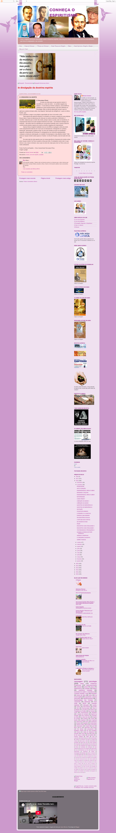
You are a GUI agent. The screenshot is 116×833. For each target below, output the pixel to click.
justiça (93, 733)
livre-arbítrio (91, 735)
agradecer (81, 767)
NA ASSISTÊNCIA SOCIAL (83, 517)
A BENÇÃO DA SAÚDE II (83, 501)
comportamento (84, 712)
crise (86, 742)
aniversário (79, 726)
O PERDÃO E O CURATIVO (84, 513)
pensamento (90, 729)
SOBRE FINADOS (81, 539)
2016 (77, 480)
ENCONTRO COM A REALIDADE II (85, 525)
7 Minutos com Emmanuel (43, 46)
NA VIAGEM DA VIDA (82, 521)
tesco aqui (79, 646)
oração (87, 726)
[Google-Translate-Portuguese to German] (81, 171)
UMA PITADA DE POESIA (82, 655)
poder (88, 739)
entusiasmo (78, 757)
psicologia (93, 681)
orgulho (82, 738)
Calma (81, 761)
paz (93, 726)
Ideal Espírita (86, 706)
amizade (76, 733)
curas (82, 733)
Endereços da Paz (84, 750)
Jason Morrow (64, 827)
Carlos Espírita (80, 606)
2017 (77, 478)
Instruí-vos (93, 750)
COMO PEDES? (81, 498)
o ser (75, 754)
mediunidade (93, 723)
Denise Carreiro (87, 95)
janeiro (79, 561)
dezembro (80, 482)
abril (78, 554)
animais (79, 687)
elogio (89, 769)
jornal (86, 687)
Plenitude (94, 693)
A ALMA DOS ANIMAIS (82, 511)
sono (80, 772)
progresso (83, 720)
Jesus (92, 687)
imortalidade (81, 770)
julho (78, 548)
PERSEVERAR (80, 486)
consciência (85, 709)
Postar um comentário (26, 172)
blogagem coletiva (78, 730)
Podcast (69, 46)
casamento (77, 701)
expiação (93, 769)
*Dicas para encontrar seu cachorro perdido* (88, 670)
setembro (79, 544)
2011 (77, 572)
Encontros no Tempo (78, 764)
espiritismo (85, 751)
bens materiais (85, 715)
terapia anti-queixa (92, 724)
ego (85, 769)
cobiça (81, 769)
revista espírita (92, 758)
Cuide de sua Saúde (86, 626)
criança (75, 741)
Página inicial (45, 178)
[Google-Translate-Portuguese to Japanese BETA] (86, 171)
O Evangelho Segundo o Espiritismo (83, 223)
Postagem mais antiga (63, 178)
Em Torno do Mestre (90, 763)
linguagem (93, 770)
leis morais (91, 711)
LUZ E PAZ (79, 615)
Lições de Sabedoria (88, 732)
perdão (95, 706)
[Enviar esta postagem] (42, 152)
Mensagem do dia (80, 624)
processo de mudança (84, 748)
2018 (77, 476)
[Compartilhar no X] (48, 152)
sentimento (94, 721)
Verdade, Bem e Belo (81, 635)
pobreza (75, 772)
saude (92, 718)
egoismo (95, 745)
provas (87, 738)
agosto (79, 546)
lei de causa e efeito (79, 735)
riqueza (75, 760)
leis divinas (80, 729)
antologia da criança (91, 754)
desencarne (80, 721)
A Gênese (76, 227)
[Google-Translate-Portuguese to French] (79, 171)
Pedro (94, 764)
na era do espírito (34, 154)
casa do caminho (88, 767)
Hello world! (78, 604)
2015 (77, 563)
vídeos (81, 742)
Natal (93, 736)
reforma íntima (80, 724)
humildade (83, 747)
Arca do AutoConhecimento (83, 592)
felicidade (94, 712)
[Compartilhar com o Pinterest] (51, 152)
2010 (77, 574)
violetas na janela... (81, 659)
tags (83, 772)
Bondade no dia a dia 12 (81, 590)
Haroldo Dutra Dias (87, 764)
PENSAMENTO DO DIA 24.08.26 (83, 608)
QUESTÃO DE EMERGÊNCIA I (84, 507)
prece (86, 721)
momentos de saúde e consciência (84, 692)
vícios (84, 754)
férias (77, 747)
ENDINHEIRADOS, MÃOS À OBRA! (86, 490)
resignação (78, 744)
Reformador (76, 751)
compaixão (82, 745)
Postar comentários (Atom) (30, 181)
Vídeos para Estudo (23, 49)
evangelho (94, 730)
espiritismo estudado (85, 690)
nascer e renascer (91, 753)
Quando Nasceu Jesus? (87, 638)
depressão (87, 727)
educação (86, 705)
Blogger (77, 827)
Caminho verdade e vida (81, 693)
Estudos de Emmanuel (29, 46)
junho (78, 550)
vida (88, 733)
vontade (90, 760)
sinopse (78, 723)
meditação (90, 747)
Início (20, 46)
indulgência (89, 757)
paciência (83, 739)
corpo (75, 755)
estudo (92, 751)
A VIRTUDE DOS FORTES (83, 519)
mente (78, 732)
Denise (75, 464)
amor (90, 695)
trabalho (95, 705)
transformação (94, 738)
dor (87, 730)
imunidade (87, 770)
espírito (77, 739)
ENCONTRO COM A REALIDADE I (85, 528)
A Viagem (78, 580)
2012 (77, 569)
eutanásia (83, 757)
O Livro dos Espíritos (79, 219)
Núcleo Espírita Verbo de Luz (83, 637)
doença (95, 755)
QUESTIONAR (85, 647)
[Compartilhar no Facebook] (49, 152)
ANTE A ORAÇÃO (81, 488)
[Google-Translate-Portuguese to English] (89, 171)
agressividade (85, 744)
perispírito (76, 742)
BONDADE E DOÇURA (82, 492)
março (79, 556)
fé (80, 727)
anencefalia (92, 744)
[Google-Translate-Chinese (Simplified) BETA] (76, 171)
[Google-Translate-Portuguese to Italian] (84, 171)
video (87, 736)
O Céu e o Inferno (78, 225)
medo (77, 758)
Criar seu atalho (77, 467)
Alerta (82, 683)
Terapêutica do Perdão (80, 711)
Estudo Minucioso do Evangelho (58, 46)
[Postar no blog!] (46, 152)
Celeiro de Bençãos (88, 761)
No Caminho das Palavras (83, 633)
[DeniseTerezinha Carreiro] (74, 465)
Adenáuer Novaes (80, 589)
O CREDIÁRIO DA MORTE (83, 537)
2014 (77, 565)
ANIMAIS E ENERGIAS (82, 535)
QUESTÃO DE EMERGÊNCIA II (85, 505)
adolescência (78, 688)
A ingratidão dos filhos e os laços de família (88, 661)
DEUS (84, 703)
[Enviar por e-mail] (45, 152)
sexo (77, 750)
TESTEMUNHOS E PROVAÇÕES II (85, 530)
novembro (80, 484)
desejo (84, 755)
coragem (89, 745)
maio (78, 552)
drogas (95, 727)
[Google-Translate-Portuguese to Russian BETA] (92, 171)
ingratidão (95, 757)
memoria (81, 758)
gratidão (75, 770)
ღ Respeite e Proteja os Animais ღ (85, 668)
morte (27, 154)
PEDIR (78, 523)
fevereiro (79, 559)
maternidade (92, 741)
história (95, 688)
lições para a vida (83, 741)
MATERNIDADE (81, 496)
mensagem (78, 681)
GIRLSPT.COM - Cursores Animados (58, 796)
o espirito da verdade (82, 714)
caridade (87, 688)
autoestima (76, 738)
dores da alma (81, 695)
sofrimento (87, 701)
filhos (75, 727)
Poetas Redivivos (77, 766)
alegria (93, 739)
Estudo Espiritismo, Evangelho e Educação (83, 46)
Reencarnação (85, 708)
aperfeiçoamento (88, 698)
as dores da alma (85, 717)
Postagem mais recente (27, 178)
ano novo (76, 745)
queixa (78, 706)
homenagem (77, 753)
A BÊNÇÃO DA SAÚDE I (83, 503)
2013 (77, 567)
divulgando (90, 755)
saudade (41, 154)
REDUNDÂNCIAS (80, 656)
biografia (85, 723)
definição (80, 755)
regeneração (94, 748)
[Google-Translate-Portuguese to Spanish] (94, 171)
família (75, 720)
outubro (79, 542)
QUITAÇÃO (80, 509)
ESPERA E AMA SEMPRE (83, 515)
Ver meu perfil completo (80, 111)
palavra (92, 709)
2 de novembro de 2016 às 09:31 (31, 168)
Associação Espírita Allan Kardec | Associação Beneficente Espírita (85, 602)
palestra (80, 754)
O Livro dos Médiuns (79, 221)
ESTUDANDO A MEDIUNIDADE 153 (84, 613)
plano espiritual (93, 720)
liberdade (83, 753)
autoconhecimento (91, 685)
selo (78, 708)
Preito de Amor (86, 766)
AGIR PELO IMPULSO (87, 617)
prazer (86, 758)
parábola (85, 718)
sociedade (86, 760)
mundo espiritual (93, 742)
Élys (24, 160)
